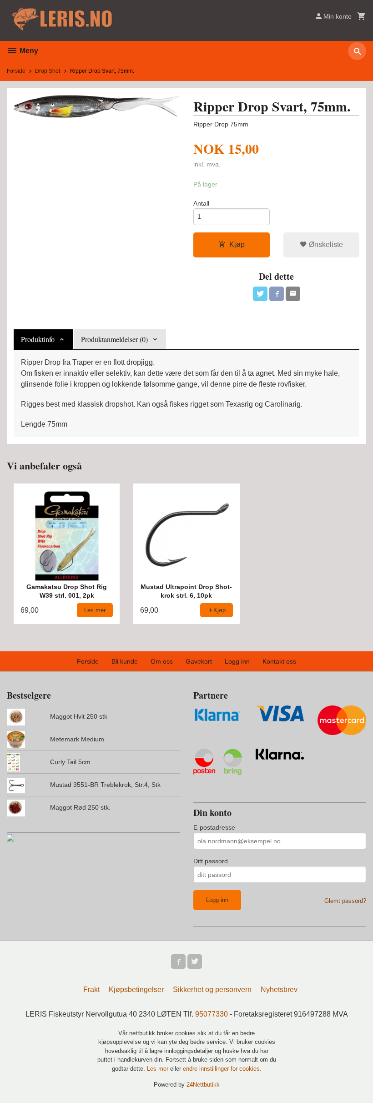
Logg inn (237, 661)
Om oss (162, 661)
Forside (16, 71)
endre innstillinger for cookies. (222, 1068)
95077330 (211, 1014)
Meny (28, 51)
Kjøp (237, 244)
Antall (201, 203)
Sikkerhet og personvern (212, 989)
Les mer (158, 1068)
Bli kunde (124, 661)
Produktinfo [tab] (38, 339)
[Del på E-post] (293, 294)
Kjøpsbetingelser (136, 989)
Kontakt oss (279, 661)
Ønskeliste (325, 244)
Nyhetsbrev (279, 989)
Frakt (91, 989)
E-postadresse (214, 827)
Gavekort (199, 661)
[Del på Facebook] (276, 294)
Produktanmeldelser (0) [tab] (114, 339)
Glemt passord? (345, 900)
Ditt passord (210, 861)
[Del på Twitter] (260, 294)
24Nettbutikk (203, 1084)
